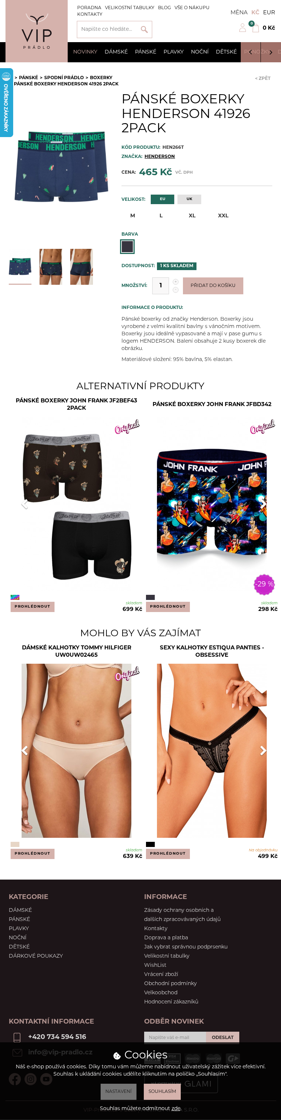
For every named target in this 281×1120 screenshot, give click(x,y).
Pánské (145, 52)
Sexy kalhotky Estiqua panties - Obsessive (212, 651)
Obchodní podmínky (170, 984)
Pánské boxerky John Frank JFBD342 (212, 405)
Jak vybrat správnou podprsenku (186, 947)
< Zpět (262, 79)
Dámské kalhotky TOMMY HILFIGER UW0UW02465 (76, 651)
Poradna (89, 8)
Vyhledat (144, 29)
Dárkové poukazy (36, 956)
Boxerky (101, 78)
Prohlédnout (32, 607)
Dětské (226, 52)
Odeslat (222, 1038)
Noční (200, 52)
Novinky (85, 52)
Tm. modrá (127, 247)
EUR (269, 13)
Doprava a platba (166, 938)
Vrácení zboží (161, 974)
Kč (255, 13)
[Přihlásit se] (242, 31)
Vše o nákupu (192, 8)
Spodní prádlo (64, 78)
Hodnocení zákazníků (171, 1002)
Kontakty (89, 14)
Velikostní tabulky (129, 8)
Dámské (116, 52)
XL (192, 216)
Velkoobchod (160, 993)
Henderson (160, 157)
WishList (155, 965)
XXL (223, 216)
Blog (164, 8)
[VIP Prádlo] (36, 31)
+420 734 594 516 (57, 1037)
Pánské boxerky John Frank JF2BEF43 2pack (76, 404)
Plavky (174, 52)
